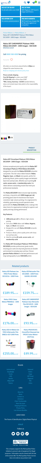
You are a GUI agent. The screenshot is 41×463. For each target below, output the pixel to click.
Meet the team (20, 403)
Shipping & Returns (20, 406)
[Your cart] (33, 2)
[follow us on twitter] (13, 433)
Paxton (11, 383)
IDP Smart (30, 376)
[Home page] (6, 2)
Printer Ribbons (8, 33)
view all (20, 424)
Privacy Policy (20, 408)
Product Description (31, 149)
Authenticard (11, 369)
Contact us (20, 396)
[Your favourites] (28, 2)
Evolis (11, 374)
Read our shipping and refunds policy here (16, 70)
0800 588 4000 (12, 54)
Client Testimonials (20, 401)
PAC (30, 381)
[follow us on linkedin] (22, 433)
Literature (21, 399)
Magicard (30, 378)
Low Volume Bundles (20, 410)
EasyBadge (10, 372)
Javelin (10, 378)
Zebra (30, 383)
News (20, 394)
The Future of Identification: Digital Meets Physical (20, 419)
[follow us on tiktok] (27, 433)
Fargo (30, 374)
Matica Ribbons (19, 33)
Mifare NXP (10, 381)
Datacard (30, 369)
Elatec (30, 372)
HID (10, 376)
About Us (20, 392)
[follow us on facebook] (18, 433)
